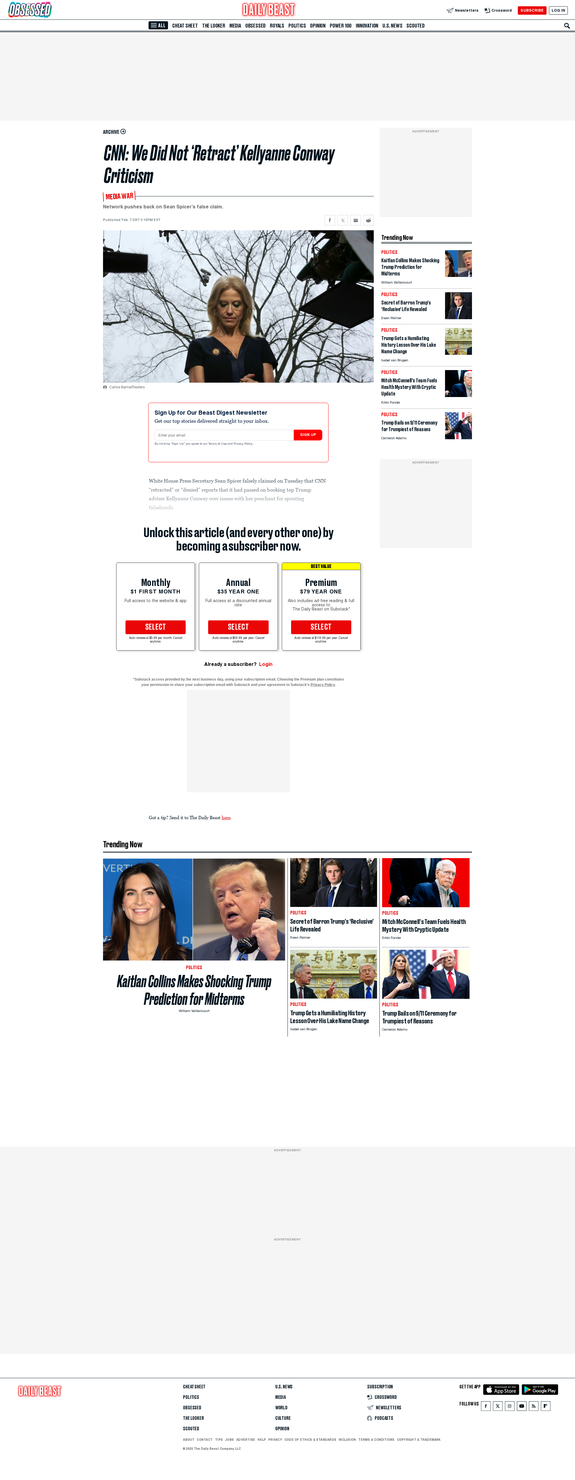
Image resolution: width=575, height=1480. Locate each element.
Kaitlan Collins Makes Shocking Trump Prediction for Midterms (194, 990)
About (188, 1439)
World (281, 1407)
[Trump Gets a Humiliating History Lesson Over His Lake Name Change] (458, 353)
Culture (283, 1418)
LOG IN (558, 10)
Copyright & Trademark (419, 1439)
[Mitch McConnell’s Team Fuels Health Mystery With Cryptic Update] (458, 395)
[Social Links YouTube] (521, 1407)
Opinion (318, 25)
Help (262, 1439)
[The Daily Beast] (268, 10)
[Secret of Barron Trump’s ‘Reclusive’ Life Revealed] (458, 317)
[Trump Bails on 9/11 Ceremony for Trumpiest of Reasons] (458, 437)
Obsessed (255, 25)
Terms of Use (218, 444)
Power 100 (341, 25)
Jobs (229, 1439)
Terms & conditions (376, 1439)
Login (266, 664)
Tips (219, 1439)
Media (235, 25)
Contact (205, 1439)
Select (155, 627)
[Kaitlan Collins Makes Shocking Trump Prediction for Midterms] (458, 275)
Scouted (415, 25)
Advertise (245, 1439)
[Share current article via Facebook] (330, 220)
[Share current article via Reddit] (368, 220)
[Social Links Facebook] (486, 1407)
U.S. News (392, 25)
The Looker (213, 25)
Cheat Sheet (185, 25)
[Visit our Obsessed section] (49, 10)
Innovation (367, 25)
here (226, 817)
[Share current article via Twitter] (343, 220)
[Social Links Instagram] (510, 1407)
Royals (277, 25)
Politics (297, 25)
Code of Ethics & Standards (310, 1439)
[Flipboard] (545, 1407)
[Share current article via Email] (355, 220)
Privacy (275, 1439)
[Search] (567, 26)
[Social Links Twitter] (498, 1407)
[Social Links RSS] (533, 1407)
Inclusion (347, 1439)
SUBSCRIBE (532, 10)
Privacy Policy (243, 444)
